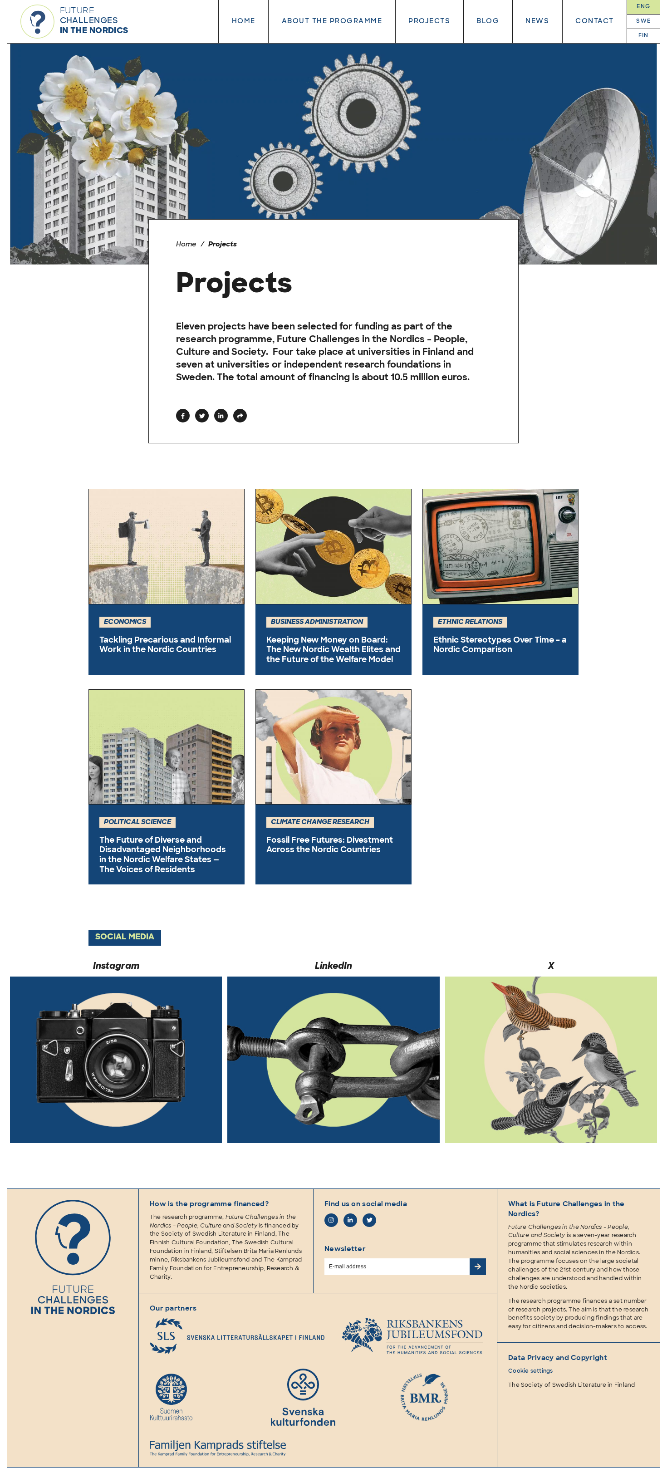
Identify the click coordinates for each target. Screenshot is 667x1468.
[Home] (73, 1263)
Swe (643, 21)
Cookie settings (530, 1371)
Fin (643, 36)
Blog (487, 21)
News (537, 21)
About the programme (332, 21)
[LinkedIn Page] (350, 1220)
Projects (429, 21)
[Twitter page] (369, 1220)
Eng (643, 7)
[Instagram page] (331, 1220)
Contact (594, 21)
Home (243, 21)
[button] (183, 415)
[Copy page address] (240, 415)
